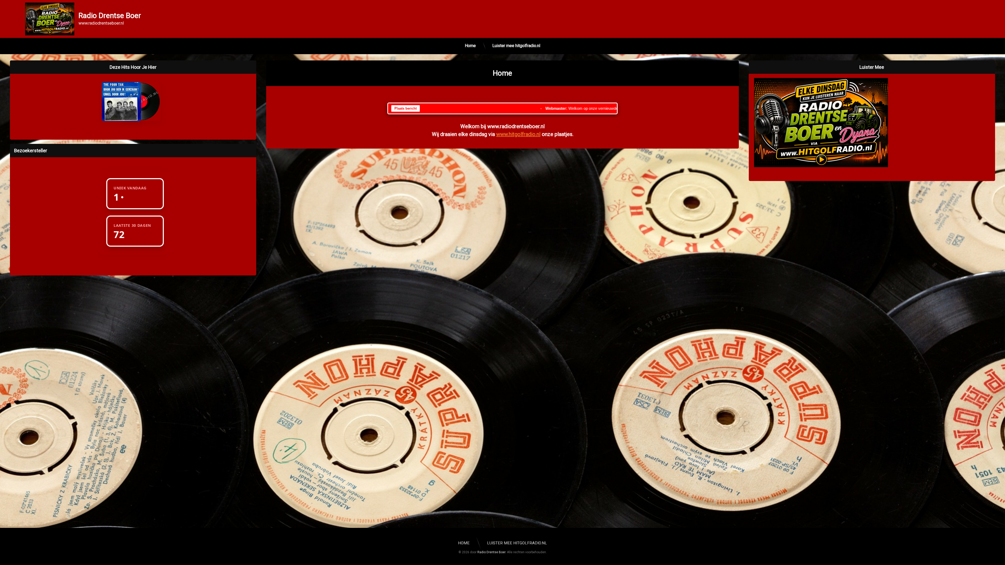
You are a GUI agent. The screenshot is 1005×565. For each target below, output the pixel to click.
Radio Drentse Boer (491, 552)
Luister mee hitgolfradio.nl (516, 45)
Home (470, 45)
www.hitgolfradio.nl (518, 134)
